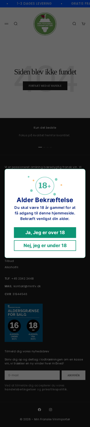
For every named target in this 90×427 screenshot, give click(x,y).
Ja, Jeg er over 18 (45, 233)
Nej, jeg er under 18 (45, 246)
